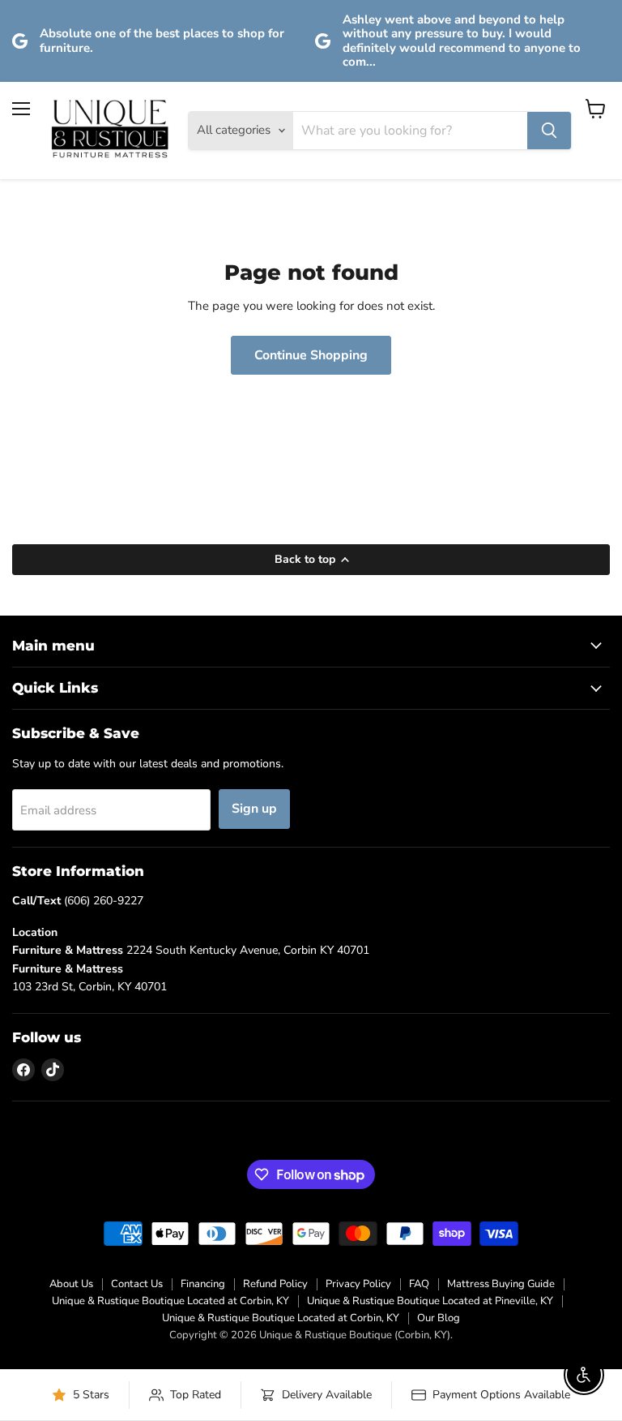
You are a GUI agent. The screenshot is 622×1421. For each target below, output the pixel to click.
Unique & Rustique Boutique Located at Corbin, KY (170, 1301)
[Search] (549, 130)
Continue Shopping (311, 355)
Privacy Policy (358, 1284)
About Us (71, 1284)
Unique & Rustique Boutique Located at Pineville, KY (430, 1301)
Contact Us (137, 1284)
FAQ (419, 1284)
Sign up (254, 809)
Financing (203, 1284)
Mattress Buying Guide (501, 1284)
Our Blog (438, 1318)
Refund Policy (275, 1284)
